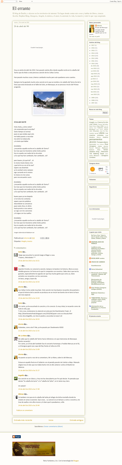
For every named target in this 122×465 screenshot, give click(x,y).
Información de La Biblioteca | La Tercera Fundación (98, 307)
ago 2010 (94, 76)
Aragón (23, 241)
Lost (106, 135)
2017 (93, 45)
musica (29, 241)
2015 (93, 50)
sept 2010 (94, 73)
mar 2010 (94, 89)
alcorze (20, 287)
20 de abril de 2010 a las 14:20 (28, 298)
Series (105, 150)
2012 (93, 58)
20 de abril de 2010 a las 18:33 (28, 319)
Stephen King (94, 151)
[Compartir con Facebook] (46, 238)
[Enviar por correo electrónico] (41, 238)
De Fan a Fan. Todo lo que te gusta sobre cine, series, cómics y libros (99, 237)
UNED (106, 153)
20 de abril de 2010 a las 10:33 (28, 282)
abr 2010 (94, 86)
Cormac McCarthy (103, 124)
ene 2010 (94, 94)
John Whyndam (94, 131)
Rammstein (92, 144)
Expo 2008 (100, 126)
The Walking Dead (96, 153)
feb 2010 (94, 92)
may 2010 (94, 84)
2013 (93, 55)
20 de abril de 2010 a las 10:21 (28, 261)
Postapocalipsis (102, 142)
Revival (91, 148)
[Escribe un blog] (43, 238)
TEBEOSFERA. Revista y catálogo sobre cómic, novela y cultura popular (99, 300)
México (99, 137)
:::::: (19, 266)
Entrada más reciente (23, 420)
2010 (93, 63)
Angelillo (21, 375)
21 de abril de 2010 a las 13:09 (28, 349)
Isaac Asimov (99, 129)
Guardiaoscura (96, 265)
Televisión (104, 151)
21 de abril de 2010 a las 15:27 (28, 370)
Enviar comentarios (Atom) (53, 426)
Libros (101, 133)
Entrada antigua (76, 420)
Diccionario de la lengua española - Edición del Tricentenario (99, 274)
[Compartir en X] (45, 238)
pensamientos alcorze (95, 140)
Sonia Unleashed (96, 269)
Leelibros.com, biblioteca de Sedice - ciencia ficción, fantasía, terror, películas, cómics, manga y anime (98, 250)
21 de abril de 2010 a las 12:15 (28, 331)
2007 (93, 103)
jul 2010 (93, 79)
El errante (21, 8)
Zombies (92, 157)
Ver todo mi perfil (94, 36)
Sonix (20, 252)
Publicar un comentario (24, 410)
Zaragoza (104, 155)
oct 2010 (94, 71)
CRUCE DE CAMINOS (98, 262)
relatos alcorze (103, 146)
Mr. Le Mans (22, 336)
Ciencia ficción (103, 122)
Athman (21, 394)
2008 (93, 100)
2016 (93, 48)
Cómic (95, 124)
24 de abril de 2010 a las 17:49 (28, 389)
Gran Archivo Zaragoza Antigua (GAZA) (98, 288)
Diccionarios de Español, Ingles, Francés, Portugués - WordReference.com (98, 282)
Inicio (51, 420)
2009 (93, 97)
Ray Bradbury (100, 144)
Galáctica (100, 127)
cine (90, 124)
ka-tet (96, 133)
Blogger (76, 461)
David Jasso (92, 126)
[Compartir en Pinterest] (48, 238)
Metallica (92, 137)
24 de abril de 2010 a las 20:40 (28, 405)
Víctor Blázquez (94, 155)
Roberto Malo (94, 149)
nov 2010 (94, 68)
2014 (93, 53)
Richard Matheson (101, 148)
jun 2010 (94, 81)
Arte (96, 122)
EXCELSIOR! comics (97, 258)
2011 (93, 61)
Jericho (106, 129)
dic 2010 (93, 66)
